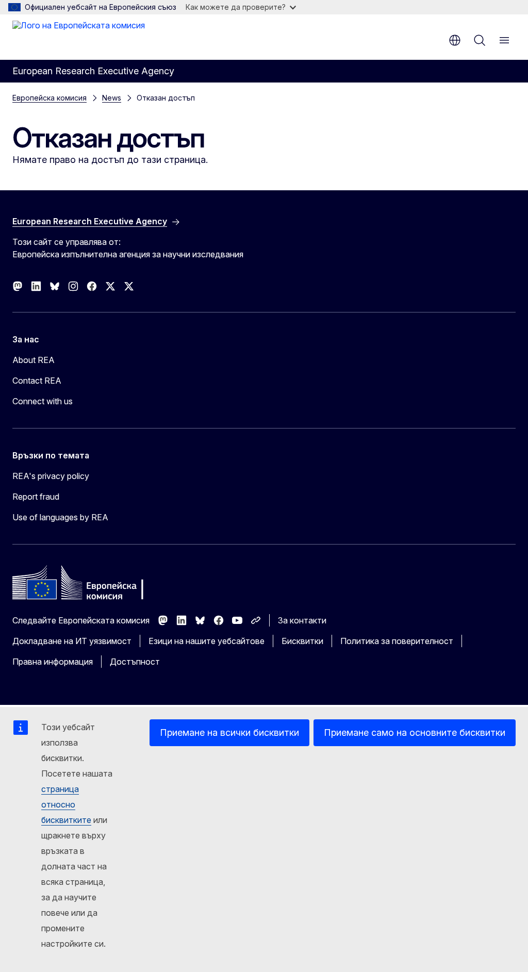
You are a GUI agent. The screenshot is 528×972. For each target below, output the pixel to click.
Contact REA (36, 380)
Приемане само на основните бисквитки (414, 732)
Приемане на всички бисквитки (229, 732)
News (111, 97)
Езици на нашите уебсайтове (206, 641)
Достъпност (135, 661)
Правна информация (52, 661)
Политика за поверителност (396, 641)
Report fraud (35, 496)
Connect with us (42, 401)
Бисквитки (302, 641)
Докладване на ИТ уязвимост (71, 641)
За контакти (302, 620)
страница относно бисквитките (66, 804)
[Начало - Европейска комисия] (78, 36)
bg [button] (454, 40)
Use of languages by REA (60, 517)
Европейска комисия (49, 97)
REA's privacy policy (50, 476)
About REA (33, 360)
